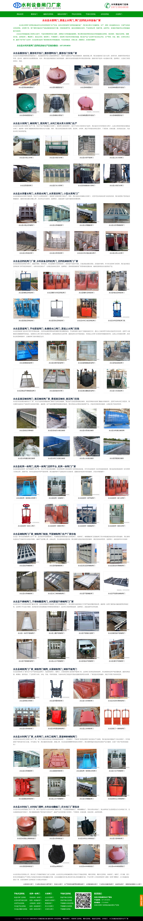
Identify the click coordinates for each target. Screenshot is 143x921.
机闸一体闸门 (35, 894)
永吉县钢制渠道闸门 (26, 363)
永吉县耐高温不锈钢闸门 (116, 633)
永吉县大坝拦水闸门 (117, 185)
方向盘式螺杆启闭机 (20, 909)
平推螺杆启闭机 (65, 909)
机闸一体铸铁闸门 (35, 906)
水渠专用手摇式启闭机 (20, 901)
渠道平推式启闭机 (66, 900)
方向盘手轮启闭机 (20, 906)
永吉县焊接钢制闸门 (57, 565)
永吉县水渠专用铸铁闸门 (116, 701)
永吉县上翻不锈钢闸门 (56, 633)
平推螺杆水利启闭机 (67, 903)
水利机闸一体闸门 (35, 903)
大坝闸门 (119, 14)
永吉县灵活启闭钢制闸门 (86, 565)
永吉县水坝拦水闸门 (57, 157)
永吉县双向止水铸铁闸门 (116, 799)
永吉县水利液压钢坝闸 (116, 430)
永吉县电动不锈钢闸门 (86, 661)
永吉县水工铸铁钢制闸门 (56, 593)
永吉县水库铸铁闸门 (26, 728)
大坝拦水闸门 (49, 909)
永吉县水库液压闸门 (26, 253)
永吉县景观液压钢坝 (117, 458)
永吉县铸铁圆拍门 (86, 87)
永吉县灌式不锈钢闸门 (116, 661)
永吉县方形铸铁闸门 (117, 838)
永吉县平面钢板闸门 (87, 593)
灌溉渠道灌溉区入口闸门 (92, 884)
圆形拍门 (34, 14)
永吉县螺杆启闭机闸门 (86, 293)
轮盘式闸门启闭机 (20, 897)
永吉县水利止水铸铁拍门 (86, 838)
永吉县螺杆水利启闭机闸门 (56, 293)
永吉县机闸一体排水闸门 (116, 526)
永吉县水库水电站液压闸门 (86, 253)
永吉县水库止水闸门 (117, 253)
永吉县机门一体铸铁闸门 (116, 728)
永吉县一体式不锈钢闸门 (26, 633)
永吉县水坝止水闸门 (26, 157)
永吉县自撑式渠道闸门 (56, 363)
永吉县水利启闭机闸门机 (116, 320)
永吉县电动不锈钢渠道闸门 (26, 391)
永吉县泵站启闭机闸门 (56, 320)
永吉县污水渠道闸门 (117, 391)
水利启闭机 (105, 14)
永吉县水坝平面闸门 (87, 157)
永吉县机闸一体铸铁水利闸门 (26, 498)
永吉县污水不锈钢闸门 (116, 771)
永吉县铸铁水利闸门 (26, 701)
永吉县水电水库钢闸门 (26, 225)
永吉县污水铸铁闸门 (87, 701)
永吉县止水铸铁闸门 (87, 728)
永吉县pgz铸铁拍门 (56, 866)
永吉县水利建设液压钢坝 (26, 458)
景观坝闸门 (48, 903)
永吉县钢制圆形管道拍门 (86, 115)
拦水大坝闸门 (49, 906)
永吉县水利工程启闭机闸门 (86, 320)
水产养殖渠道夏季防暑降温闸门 (32, 884)
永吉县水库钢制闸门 (57, 225)
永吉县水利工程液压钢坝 (56, 458)
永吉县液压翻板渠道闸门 (86, 391)
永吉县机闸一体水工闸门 (26, 526)
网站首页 (20, 14)
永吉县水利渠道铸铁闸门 (56, 728)
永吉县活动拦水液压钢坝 (56, 430)
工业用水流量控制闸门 (64, 884)
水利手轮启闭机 (19, 903)
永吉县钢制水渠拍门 (57, 115)
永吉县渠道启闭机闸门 (26, 320)
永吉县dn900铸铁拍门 (86, 866)
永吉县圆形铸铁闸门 (57, 771)
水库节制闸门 (121, 884)
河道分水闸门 (16, 884)
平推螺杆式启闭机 (66, 906)
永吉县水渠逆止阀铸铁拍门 (26, 838)
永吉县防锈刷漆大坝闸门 (86, 185)
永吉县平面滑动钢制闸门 (116, 593)
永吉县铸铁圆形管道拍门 (116, 87)
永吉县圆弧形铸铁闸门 (26, 799)
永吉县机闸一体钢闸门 (56, 498)
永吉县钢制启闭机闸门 (26, 293)
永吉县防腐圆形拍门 (57, 87)
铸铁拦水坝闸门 (50, 900)
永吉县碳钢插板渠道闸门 (86, 363)
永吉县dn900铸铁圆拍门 (116, 866)
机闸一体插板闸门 (35, 900)
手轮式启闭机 (77, 14)
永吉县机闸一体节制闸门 (86, 498)
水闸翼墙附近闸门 (50, 884)
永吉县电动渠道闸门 (117, 363)
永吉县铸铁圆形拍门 (26, 115)
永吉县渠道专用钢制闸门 (116, 565)
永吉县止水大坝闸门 (117, 157)
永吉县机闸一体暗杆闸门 (56, 526)
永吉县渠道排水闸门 (57, 391)
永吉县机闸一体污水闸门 (116, 498)
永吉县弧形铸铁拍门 (26, 866)
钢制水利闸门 (62, 14)
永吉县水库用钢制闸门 (116, 225)
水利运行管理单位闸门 (108, 884)
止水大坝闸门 (49, 897)
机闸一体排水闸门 (35, 909)
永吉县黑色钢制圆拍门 (26, 87)
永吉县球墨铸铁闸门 (57, 701)
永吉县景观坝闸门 (26, 185)
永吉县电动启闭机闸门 (116, 293)
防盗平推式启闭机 (66, 897)
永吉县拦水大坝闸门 (57, 185)
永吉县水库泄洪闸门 (57, 253)
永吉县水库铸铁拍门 (57, 838)
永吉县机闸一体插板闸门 (86, 526)
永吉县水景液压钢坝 (87, 430)
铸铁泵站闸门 (77, 884)
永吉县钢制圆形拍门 (117, 115)
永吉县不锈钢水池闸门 (86, 633)
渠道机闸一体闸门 (35, 897)
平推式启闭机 (91, 14)
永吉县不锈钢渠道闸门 (26, 661)
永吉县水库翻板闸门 (87, 225)
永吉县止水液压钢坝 (87, 458)
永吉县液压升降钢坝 (26, 430)
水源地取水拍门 (134, 884)
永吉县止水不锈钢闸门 (56, 661)
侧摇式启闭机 (48, 14)
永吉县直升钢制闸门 (26, 565)
